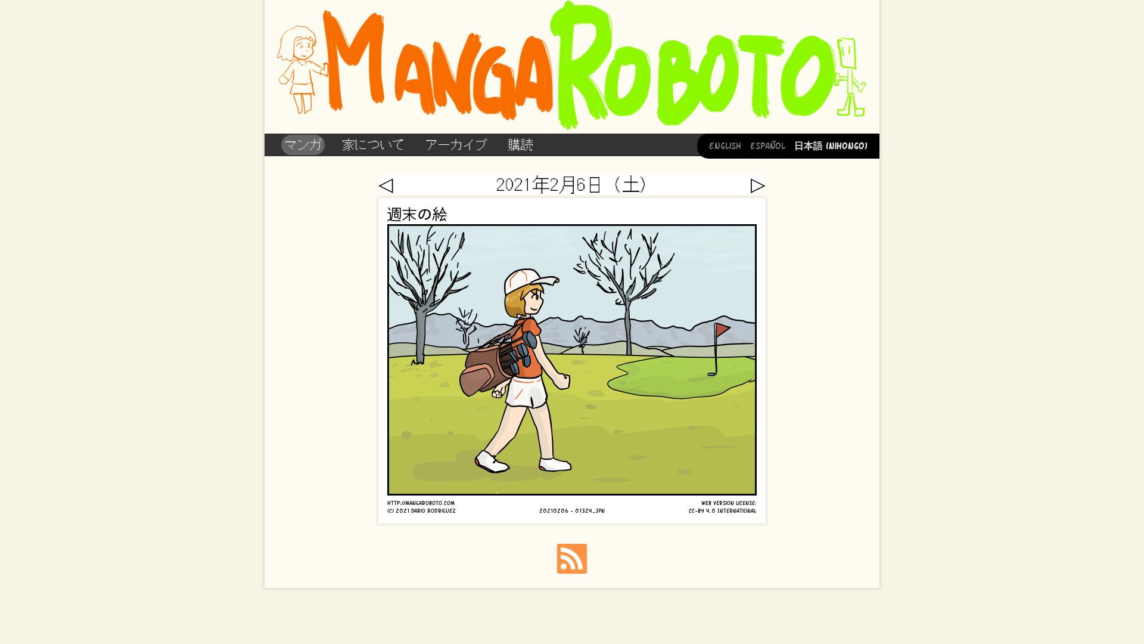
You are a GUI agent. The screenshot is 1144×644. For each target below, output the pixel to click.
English (725, 145)
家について (373, 144)
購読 (520, 144)
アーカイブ (456, 144)
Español (767, 145)
